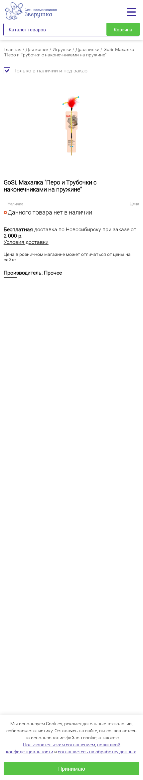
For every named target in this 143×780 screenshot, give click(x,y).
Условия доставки (26, 242)
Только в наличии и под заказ (50, 70)
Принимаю (71, 768)
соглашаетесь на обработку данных (97, 751)
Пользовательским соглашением (59, 744)
